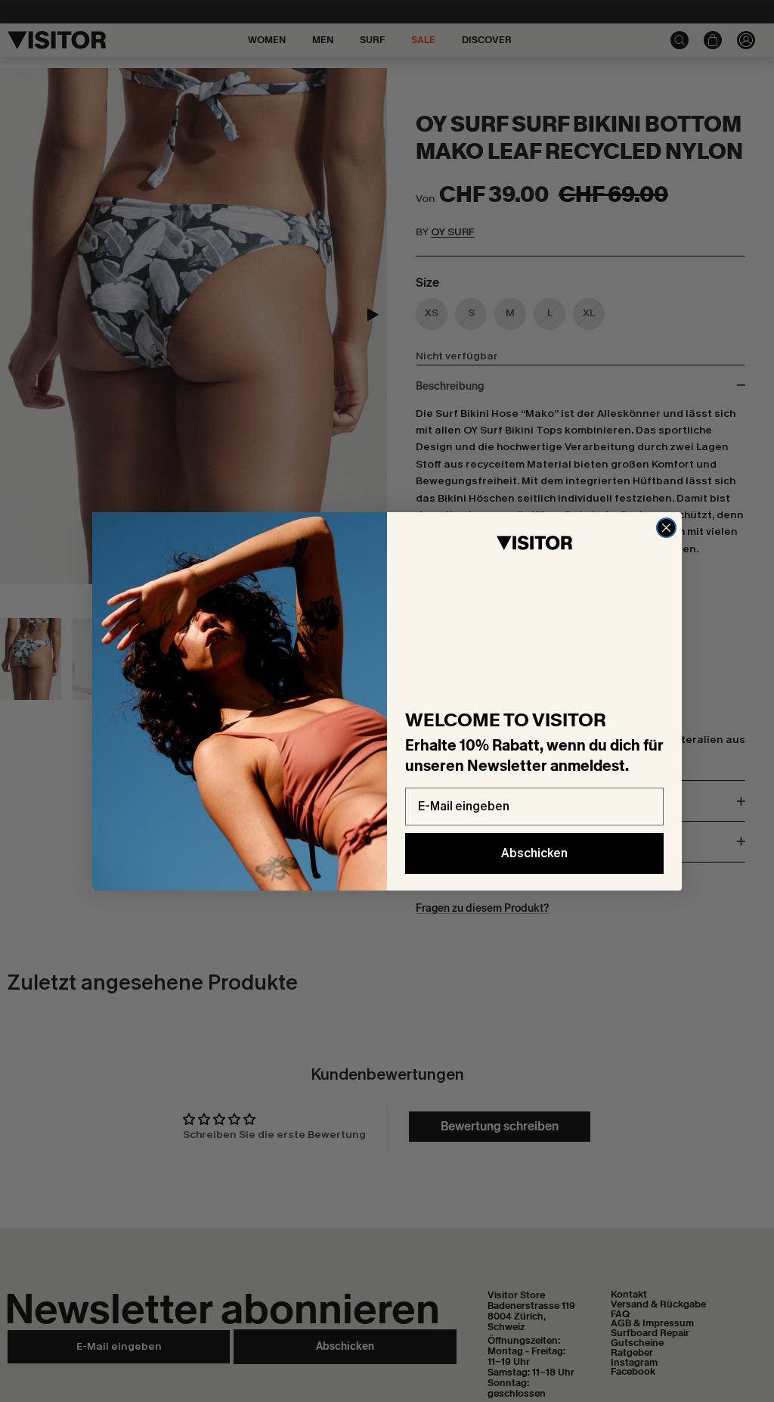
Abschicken (534, 853)
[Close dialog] (666, 527)
